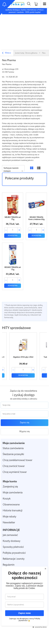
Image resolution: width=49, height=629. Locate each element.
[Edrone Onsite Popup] (24, 314)
